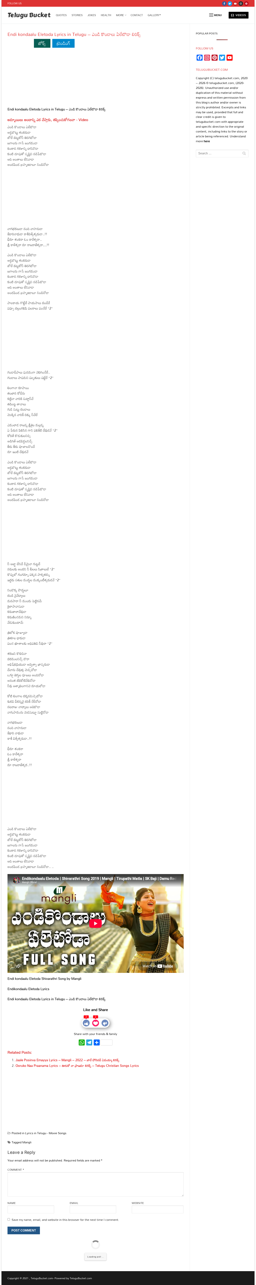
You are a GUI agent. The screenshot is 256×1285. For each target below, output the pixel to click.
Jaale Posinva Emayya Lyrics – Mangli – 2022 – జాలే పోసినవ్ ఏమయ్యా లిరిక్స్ (67, 1060)
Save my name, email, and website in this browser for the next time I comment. (65, 1220)
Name (11, 1202)
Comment (15, 1169)
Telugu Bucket (28, 15)
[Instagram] (241, 3)
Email (74, 1202)
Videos (240, 15)
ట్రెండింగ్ (63, 43)
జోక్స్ (42, 43)
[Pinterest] (246, 3)
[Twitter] (230, 3)
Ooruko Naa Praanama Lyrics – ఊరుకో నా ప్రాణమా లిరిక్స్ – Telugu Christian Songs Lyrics (77, 1066)
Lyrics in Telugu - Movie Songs (45, 1133)
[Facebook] (224, 3)
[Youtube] (235, 3)
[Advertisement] (95, 79)
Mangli (26, 1142)
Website (138, 1202)
